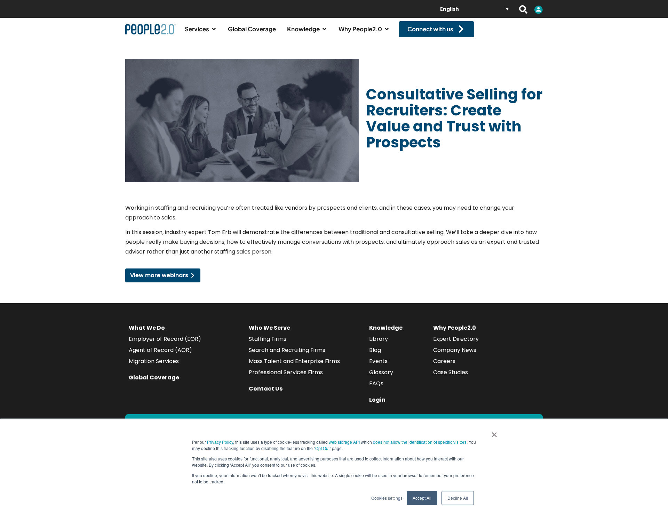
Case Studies (450, 372)
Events (378, 361)
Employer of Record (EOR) (165, 339)
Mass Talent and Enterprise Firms (294, 361)
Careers (444, 361)
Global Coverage (154, 378)
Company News (454, 350)
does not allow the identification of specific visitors (420, 442)
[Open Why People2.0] (387, 29)
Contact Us (266, 389)
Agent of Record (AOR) (160, 350)
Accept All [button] (422, 498)
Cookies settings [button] (387, 498)
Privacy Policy (220, 442)
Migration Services (154, 361)
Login (377, 400)
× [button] (494, 432)
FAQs (376, 383)
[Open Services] (214, 29)
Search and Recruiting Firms (287, 350)
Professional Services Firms (286, 372)
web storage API (345, 442)
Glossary (381, 372)
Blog (375, 350)
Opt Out (322, 448)
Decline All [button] (457, 498)
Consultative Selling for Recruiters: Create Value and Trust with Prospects (454, 118)
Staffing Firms (267, 339)
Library (378, 339)
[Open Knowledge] (324, 29)
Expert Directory (456, 339)
